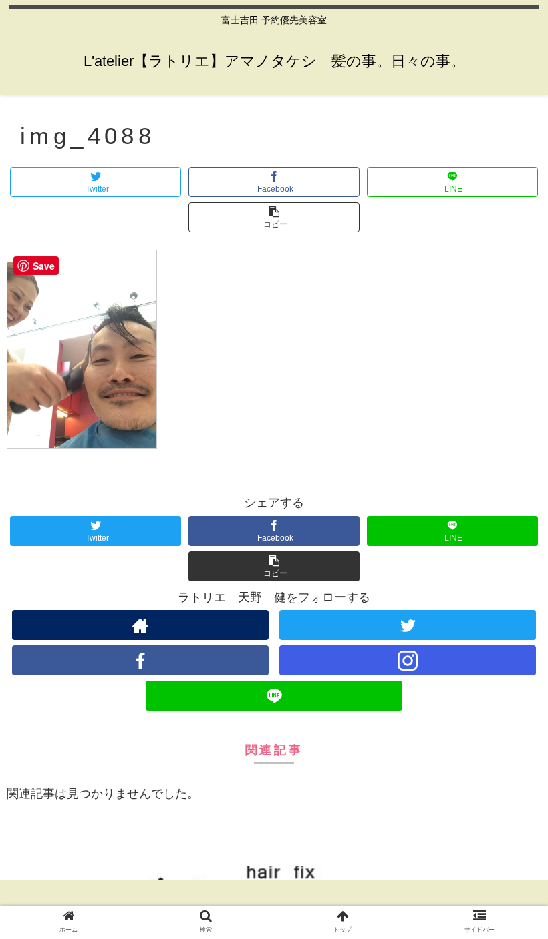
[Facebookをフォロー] (140, 660)
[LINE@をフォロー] (274, 696)
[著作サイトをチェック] (140, 625)
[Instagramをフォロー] (407, 660)
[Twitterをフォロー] (407, 625)
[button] (274, 217)
